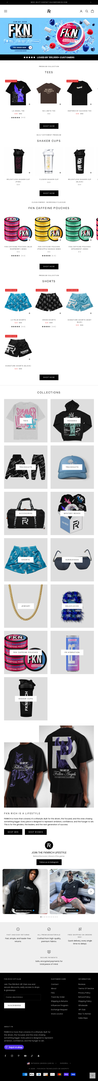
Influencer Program (59, 1005)
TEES (25, 421)
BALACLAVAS (72, 606)
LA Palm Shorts (18, 320)
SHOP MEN (13, 832)
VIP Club (81, 1009)
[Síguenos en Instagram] (12, 1056)
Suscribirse (14, 1005)
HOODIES (72, 421)
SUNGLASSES (72, 560)
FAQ (53, 993)
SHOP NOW (49, 126)
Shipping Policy (84, 1001)
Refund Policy (84, 997)
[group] (49, 36)
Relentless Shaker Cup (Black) (79, 181)
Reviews (81, 984)
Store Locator (57, 1014)
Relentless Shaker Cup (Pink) (18, 181)
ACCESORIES (25, 513)
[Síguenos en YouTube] (25, 1056)
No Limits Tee (49, 111)
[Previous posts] (7, 891)
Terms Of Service (86, 988)
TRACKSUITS (25, 467)
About (53, 988)
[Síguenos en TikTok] (32, 1056)
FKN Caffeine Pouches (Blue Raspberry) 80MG (18, 248)
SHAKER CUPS (26, 699)
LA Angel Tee (18, 111)
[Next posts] (91, 891)
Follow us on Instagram (49, 862)
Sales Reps (83, 1018)
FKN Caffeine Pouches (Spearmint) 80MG (80, 248)
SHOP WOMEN (36, 832)
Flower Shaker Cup (49, 179)
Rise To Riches (84, 1014)
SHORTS (26, 560)
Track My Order (58, 997)
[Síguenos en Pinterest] (18, 1056)
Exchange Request (59, 1009)
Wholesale (83, 1005)
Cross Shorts (49, 320)
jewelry (25, 606)
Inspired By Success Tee (80, 111)
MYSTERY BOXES (72, 513)
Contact (55, 984)
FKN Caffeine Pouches (25, 652)
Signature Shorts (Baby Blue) (79, 321)
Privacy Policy (84, 993)
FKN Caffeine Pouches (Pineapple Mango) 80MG (49, 248)
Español (64, 1063)
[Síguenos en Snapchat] (38, 1056)
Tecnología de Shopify (57, 1069)
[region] (49, 36)
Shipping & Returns (59, 1001)
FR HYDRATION (72, 652)
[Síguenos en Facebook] (5, 1056)
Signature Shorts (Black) (18, 366)
